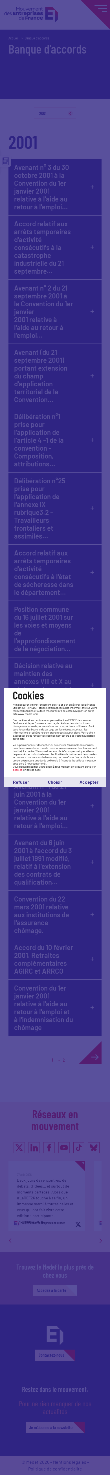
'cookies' (18, 769)
